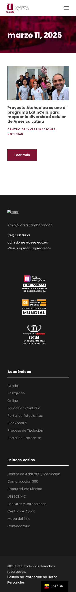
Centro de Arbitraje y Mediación (33, 474)
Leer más (22, 155)
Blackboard (17, 423)
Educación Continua (23, 408)
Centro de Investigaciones (31, 129)
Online (12, 400)
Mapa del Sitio (18, 518)
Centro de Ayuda (21, 511)
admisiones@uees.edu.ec (27, 242)
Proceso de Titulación (25, 430)
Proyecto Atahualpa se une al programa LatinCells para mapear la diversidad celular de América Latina (36, 114)
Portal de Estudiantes (25, 415)
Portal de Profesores (24, 437)
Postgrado (16, 393)
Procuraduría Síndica (24, 488)
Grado (12, 385)
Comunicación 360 (22, 481)
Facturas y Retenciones (26, 503)
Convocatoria (18, 526)
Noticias (15, 134)
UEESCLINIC (16, 496)
